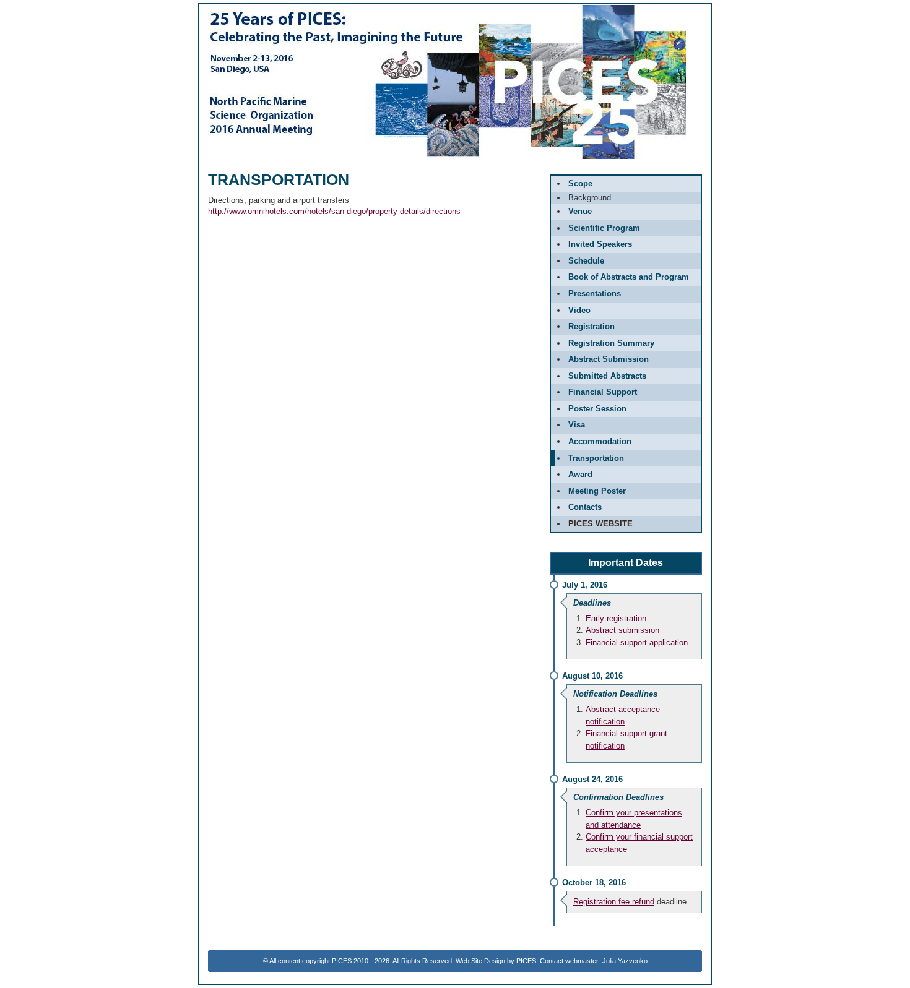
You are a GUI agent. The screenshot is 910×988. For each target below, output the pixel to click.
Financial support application (637, 642)
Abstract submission (622, 630)
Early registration (616, 618)
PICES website (600, 523)
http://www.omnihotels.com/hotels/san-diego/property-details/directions (334, 211)
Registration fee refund (613, 901)
